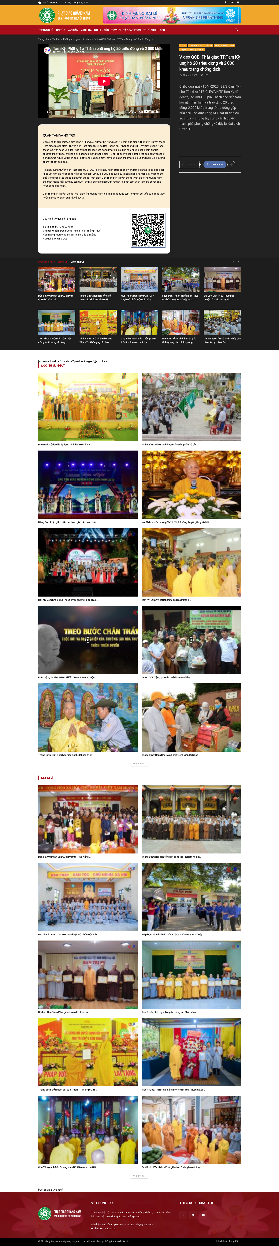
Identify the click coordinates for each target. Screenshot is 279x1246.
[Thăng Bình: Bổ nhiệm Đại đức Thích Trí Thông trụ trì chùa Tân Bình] (98, 322)
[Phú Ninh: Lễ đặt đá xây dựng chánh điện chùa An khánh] (88, 407)
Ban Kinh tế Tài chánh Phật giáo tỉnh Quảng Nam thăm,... (172, 1167)
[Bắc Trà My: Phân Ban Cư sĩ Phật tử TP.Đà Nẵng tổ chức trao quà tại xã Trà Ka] (56, 280)
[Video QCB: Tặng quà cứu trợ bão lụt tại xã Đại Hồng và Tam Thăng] (191, 640)
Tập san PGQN (132, 29)
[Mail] (232, 2)
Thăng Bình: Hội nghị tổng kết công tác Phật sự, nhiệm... (172, 856)
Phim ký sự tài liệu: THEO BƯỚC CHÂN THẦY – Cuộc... (67, 677)
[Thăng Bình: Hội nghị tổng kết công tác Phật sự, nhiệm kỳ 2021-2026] (98, 280)
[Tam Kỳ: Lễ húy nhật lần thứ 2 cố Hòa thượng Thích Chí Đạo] (191, 562)
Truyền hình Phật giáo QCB (191, 50)
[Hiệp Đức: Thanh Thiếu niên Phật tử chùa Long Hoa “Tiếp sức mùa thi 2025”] (180, 280)
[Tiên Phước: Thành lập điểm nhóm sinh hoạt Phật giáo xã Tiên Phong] (191, 1052)
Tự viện (116, 29)
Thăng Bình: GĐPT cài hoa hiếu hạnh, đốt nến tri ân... (66, 754)
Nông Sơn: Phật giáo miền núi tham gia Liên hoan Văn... (68, 522)
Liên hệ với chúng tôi (227, 1241)
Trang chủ (46, 29)
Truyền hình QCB (154, 29)
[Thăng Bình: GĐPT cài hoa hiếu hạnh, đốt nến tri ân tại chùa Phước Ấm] (88, 717)
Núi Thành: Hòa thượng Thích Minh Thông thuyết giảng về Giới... (176, 522)
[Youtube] (238, 2)
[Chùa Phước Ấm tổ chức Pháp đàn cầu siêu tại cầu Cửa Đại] (222, 322)
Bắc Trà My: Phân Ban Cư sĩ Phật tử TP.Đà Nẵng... (64, 856)
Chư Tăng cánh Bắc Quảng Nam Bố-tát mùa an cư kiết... (68, 1167)
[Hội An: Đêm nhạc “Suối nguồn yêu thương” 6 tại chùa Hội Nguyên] (88, 562)
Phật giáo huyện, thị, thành (77, 39)
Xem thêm (138, 763)
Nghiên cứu (101, 29)
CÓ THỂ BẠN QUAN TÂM (52, 262)
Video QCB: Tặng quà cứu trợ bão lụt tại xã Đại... (167, 677)
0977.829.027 (108, 1228)
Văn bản (73, 29)
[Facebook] (225, 2)
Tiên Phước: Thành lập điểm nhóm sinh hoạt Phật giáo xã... (173, 1089)
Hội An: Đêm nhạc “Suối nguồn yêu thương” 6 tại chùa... (68, 599)
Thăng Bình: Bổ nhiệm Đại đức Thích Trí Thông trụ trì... (67, 1089)
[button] (236, 30)
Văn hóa (86, 29)
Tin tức (60, 29)
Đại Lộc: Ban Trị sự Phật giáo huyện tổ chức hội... (64, 1012)
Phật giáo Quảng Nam (224, 45)
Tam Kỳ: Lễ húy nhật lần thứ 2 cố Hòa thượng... (166, 599)
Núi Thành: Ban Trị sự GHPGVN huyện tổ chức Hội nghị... (68, 934)
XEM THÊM (77, 262)
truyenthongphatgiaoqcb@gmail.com (132, 1224)
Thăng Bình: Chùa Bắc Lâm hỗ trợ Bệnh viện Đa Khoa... (171, 754)
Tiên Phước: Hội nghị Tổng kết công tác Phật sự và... (170, 1012)
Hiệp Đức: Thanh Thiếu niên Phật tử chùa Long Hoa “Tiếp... (173, 934)
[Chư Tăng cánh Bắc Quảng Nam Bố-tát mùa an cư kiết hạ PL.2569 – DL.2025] (139, 322)
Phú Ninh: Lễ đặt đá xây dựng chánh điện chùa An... (65, 444)
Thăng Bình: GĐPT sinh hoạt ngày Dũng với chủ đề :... (170, 444)
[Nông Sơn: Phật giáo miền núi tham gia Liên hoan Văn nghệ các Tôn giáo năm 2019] (88, 485)
